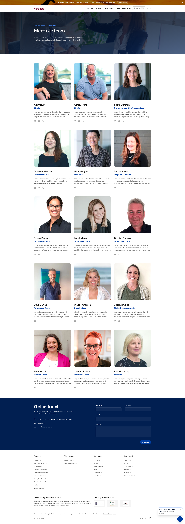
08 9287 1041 (42, 423)
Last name (128, 405)
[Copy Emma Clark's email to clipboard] (35, 388)
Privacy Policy (142, 518)
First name (99, 405)
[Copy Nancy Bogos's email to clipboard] (75, 188)
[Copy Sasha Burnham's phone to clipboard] (123, 121)
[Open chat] (180, 519)
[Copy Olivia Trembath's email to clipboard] (75, 321)
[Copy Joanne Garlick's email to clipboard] (75, 388)
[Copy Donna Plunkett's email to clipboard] (39, 254)
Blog (118, 8)
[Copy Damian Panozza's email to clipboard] (115, 254)
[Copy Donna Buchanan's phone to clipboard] (43, 188)
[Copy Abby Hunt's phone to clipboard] (43, 121)
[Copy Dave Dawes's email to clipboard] (35, 321)
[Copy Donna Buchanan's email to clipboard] (39, 188)
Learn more (123, 2)
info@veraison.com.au (45, 427)
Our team (90, 8)
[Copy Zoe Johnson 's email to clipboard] (115, 188)
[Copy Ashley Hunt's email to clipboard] (79, 121)
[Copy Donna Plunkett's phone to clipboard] (43, 254)
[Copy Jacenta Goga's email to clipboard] (119, 321)
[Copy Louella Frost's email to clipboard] (75, 254)
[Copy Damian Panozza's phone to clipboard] (119, 254)
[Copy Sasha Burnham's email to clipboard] (119, 121)
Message (98, 424)
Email (98, 415)
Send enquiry (146, 442)
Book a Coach (126, 8)
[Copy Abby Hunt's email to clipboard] (39, 121)
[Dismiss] (181, 509)
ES (150, 8)
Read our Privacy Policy (109, 514)
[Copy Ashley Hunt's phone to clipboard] (83, 121)
